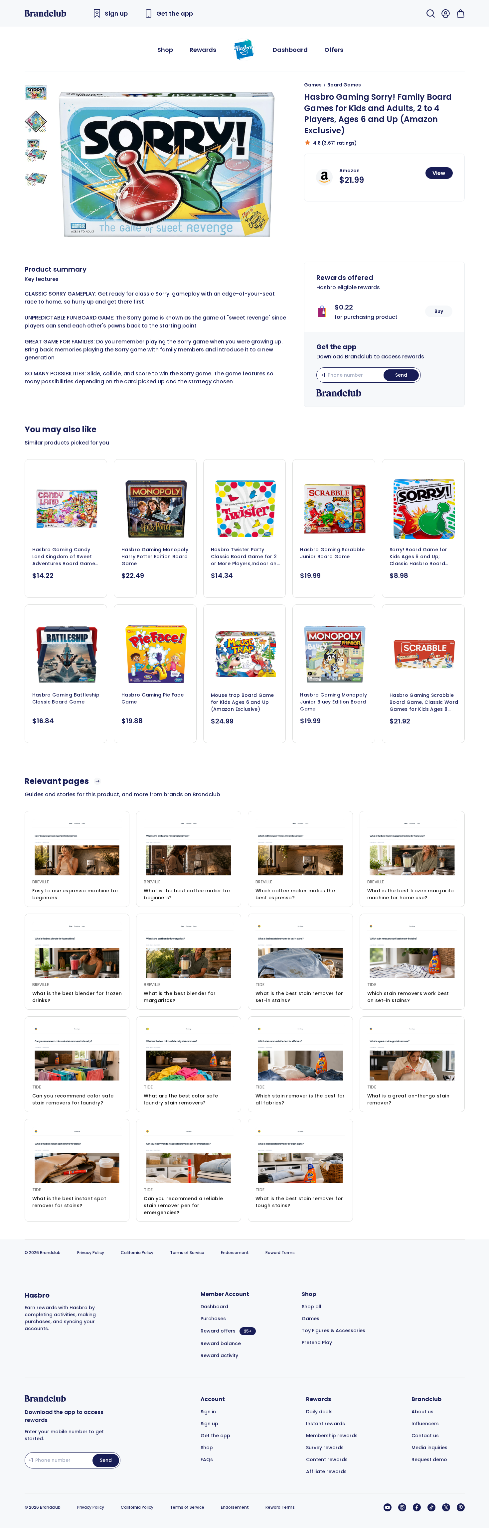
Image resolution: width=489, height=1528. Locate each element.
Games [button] (313, 84)
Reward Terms (280, 1252)
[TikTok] (431, 1507)
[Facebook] (417, 1507)
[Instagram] (402, 1507)
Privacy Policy (90, 1252)
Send (401, 375)
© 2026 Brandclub (43, 1252)
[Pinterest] (461, 1507)
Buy (438, 311)
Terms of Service (187, 1252)
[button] (36, 92)
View (438, 173)
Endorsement (235, 1252)
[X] (446, 1507)
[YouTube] (388, 1507)
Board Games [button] (344, 84)
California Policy (137, 1252)
